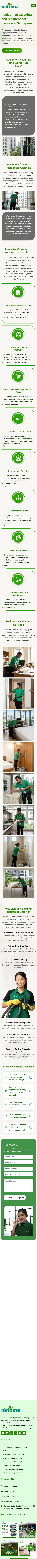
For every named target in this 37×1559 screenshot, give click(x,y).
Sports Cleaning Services (12, 1465)
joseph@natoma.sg (11, 1501)
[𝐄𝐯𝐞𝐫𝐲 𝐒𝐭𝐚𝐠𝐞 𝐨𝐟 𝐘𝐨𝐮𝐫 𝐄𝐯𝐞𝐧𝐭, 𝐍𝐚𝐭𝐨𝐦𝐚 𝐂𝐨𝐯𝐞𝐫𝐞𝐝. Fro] (27, 1530)
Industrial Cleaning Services (13, 1451)
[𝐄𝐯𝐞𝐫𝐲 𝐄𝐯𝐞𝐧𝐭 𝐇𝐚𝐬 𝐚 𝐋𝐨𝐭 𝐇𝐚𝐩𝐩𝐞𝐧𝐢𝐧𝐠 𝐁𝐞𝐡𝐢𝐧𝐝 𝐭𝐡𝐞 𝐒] (9, 1530)
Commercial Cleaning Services (15, 1447)
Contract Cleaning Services (13, 1469)
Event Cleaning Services (12, 1458)
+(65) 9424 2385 (10, 1486)
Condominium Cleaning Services (15, 1462)
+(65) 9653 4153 (10, 1491)
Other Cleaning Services (12, 1473)
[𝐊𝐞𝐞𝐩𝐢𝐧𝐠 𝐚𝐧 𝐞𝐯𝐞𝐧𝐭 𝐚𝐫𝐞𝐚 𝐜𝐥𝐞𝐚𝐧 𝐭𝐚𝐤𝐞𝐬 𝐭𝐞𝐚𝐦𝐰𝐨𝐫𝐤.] (9, 1547)
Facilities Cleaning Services (13, 1454)
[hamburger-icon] (33, 5)
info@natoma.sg (10, 1496)
